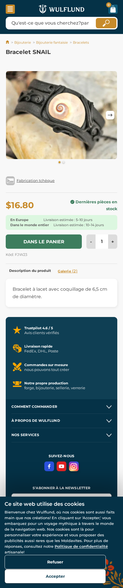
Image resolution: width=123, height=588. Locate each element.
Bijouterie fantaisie (52, 42)
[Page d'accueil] (8, 42)
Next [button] (110, 115)
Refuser (55, 562)
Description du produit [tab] (30, 270)
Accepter (55, 576)
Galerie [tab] (68, 271)
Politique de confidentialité (81, 546)
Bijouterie (22, 42)
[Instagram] (74, 466)
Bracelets (81, 42)
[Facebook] (49, 466)
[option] (61, 115)
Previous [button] (13, 115)
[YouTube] (61, 466)
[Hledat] (106, 23)
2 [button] (63, 162)
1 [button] (59, 162)
